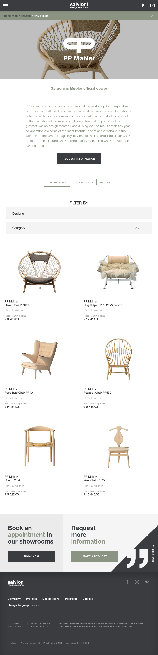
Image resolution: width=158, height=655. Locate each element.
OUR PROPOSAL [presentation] (57, 182)
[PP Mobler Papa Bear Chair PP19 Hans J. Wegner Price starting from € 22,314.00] (39, 330)
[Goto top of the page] (153, 17)
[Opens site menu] (5, 5)
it (39, 605)
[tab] (57, 183)
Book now (31, 556)
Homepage (11, 15)
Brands (26, 15)
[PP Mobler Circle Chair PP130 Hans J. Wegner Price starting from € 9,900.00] (39, 242)
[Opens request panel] (152, 5)
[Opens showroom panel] (143, 5)
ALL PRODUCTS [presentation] (83, 182)
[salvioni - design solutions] (79, 5)
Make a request (95, 556)
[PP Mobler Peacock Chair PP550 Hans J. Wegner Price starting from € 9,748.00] (118, 330)
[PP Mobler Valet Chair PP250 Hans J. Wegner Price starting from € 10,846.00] (118, 418)
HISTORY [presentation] (104, 182)
